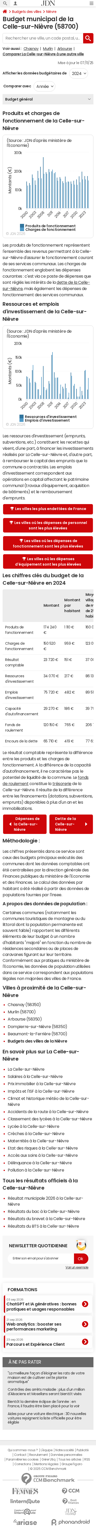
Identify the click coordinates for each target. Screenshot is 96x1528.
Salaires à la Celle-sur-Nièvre (35, 1076)
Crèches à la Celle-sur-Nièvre (36, 1133)
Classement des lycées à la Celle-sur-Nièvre (50, 1119)
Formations (22, 1289)
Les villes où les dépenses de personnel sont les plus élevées (50, 525)
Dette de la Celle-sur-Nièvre (65, 824)
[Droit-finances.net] (71, 1501)
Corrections (22, 1464)
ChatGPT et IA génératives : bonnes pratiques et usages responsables (41, 1304)
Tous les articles (69, 1459)
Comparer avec (17, 86)
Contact (20, 1454)
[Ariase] (25, 1522)
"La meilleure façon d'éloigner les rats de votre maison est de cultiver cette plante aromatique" (46, 1377)
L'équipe (46, 1450)
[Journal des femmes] (25, 1491)
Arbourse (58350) (25, 1019)
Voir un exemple (77, 1267)
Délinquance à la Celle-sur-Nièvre (40, 1163)
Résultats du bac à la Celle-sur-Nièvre (44, 1211)
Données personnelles (66, 1454)
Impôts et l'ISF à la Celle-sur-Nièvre (41, 1091)
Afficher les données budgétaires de (35, 73)
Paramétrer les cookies (22, 1459)
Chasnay (31, 48)
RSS (87, 1459)
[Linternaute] (25, 1501)
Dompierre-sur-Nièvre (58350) (37, 1026)
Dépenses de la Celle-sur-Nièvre (27, 824)
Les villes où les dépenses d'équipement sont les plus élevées (48, 561)
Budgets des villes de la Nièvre (37, 1041)
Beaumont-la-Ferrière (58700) (37, 1034)
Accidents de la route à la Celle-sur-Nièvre (48, 1111)
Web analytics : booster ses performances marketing (33, 1324)
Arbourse (64, 48)
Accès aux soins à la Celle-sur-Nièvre (43, 1155)
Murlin (48, 48)
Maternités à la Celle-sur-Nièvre (38, 1141)
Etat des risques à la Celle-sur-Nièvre (43, 1148)
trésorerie (61, 783)
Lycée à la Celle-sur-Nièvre (33, 1126)
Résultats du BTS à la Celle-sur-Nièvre (43, 1226)
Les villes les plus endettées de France (50, 509)
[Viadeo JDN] (71, 1512)
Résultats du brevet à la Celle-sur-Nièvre (46, 1219)
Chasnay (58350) (24, 1004)
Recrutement (38, 1454)
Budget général (19, 99)
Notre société (64, 1450)
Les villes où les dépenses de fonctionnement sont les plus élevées (48, 543)
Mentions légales (46, 1464)
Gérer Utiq (48, 1459)
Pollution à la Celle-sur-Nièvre (36, 1170)
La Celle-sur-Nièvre (26, 1069)
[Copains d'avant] (25, 1512)
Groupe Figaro (71, 1464)
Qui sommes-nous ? (23, 1450)
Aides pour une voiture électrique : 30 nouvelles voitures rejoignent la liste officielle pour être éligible (47, 1418)
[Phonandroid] (71, 1522)
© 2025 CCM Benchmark (48, 1468)
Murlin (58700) (22, 1012)
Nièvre (51, 11)
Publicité (82, 1450)
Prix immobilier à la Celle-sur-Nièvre (42, 1084)
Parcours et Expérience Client (35, 1342)
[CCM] (71, 1491)
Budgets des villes (26, 11)
